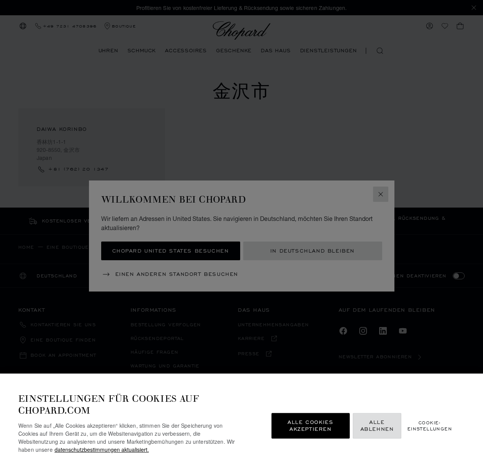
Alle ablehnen (377, 425)
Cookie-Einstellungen (429, 425)
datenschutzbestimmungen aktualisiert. (102, 449)
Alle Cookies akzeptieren (310, 425)
